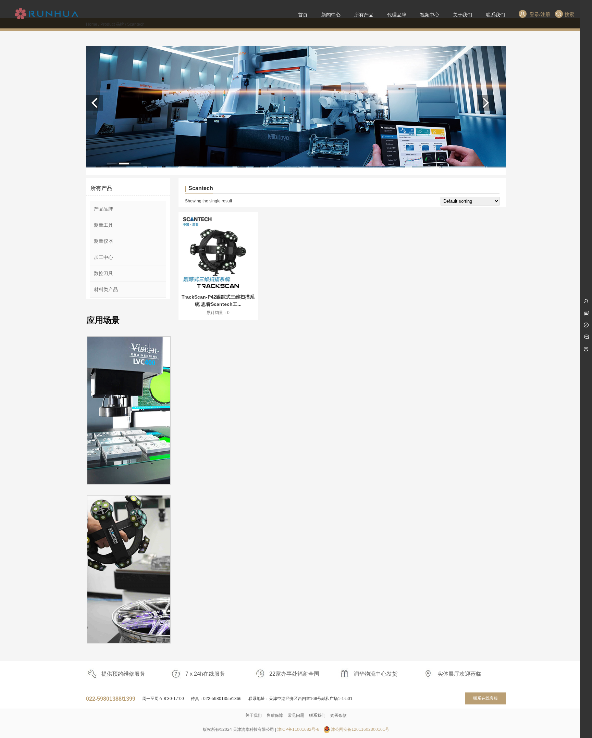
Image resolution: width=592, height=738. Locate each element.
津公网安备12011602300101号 (360, 729)
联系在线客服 (485, 698)
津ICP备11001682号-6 (298, 729)
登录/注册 (539, 14)
